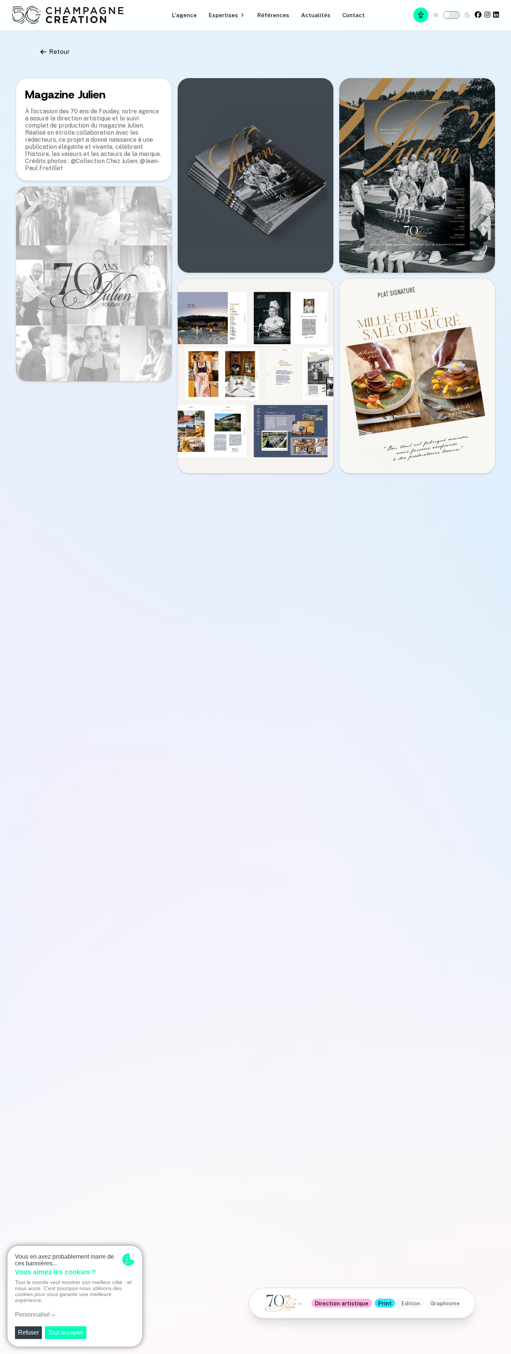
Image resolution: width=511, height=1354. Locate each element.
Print (385, 1303)
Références (273, 15)
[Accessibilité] (420, 14)
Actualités (315, 15)
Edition (410, 1303)
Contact (353, 15)
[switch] (451, 15)
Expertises (223, 15)
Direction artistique (341, 1303)
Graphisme (445, 1303)
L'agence (184, 15)
